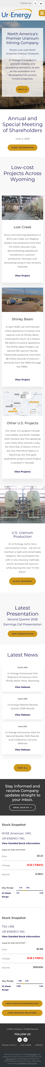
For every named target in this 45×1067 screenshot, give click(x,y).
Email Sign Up (21, 807)
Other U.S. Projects (22, 423)
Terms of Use (32, 1063)
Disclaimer (26, 1045)
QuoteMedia (31, 1054)
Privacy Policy (9, 1045)
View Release (22, 687)
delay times (10, 1059)
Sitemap (39, 1045)
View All (22, 768)
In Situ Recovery (22, 581)
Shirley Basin (22, 319)
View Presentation (23, 634)
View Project (22, 275)
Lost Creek (22, 227)
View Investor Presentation (22, 1003)
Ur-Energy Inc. (17, 1029)
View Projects (22, 471)
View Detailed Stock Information (21, 843)
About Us (22, 89)
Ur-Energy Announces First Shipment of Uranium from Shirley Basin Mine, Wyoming (22, 677)
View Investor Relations (22, 1013)
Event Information (22, 147)
